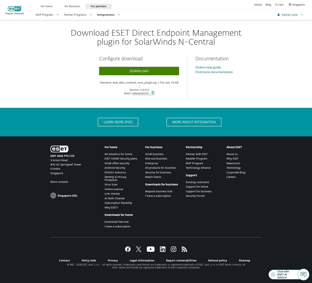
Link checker (112, 193)
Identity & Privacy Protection (116, 178)
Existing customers (197, 182)
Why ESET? (111, 207)
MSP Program (44, 14)
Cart (280, 4)
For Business (72, 6)
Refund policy (217, 260)
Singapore (298, 4)
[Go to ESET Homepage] (15, 10)
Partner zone (290, 14)
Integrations (105, 14)
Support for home (197, 186)
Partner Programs (75, 14)
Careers (231, 177)
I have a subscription (117, 226)
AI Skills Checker (115, 198)
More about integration (194, 122)
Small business (154, 154)
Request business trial (158, 191)
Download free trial (117, 221)
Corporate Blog (235, 172)
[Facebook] (127, 251)
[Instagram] (173, 251)
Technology (233, 167)
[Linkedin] (162, 251)
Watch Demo (153, 177)
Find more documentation (214, 72)
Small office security (117, 163)
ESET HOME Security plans (121, 158)
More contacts (59, 181)
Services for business (158, 172)
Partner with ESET (197, 154)
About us (232, 154)
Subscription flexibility (118, 203)
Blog (268, 4)
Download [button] (139, 71)
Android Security (115, 167)
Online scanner (114, 189)
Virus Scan (111, 184)
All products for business (160, 167)
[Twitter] (138, 251)
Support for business (199, 191)
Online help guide (208, 67)
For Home (46, 6)
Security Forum (195, 195)
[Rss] (184, 251)
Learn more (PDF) (118, 122)
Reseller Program (196, 158)
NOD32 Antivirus (115, 172)
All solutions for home (118, 154)
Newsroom (233, 163)
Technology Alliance (198, 167)
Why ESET (232, 158)
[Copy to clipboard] (152, 93)
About (258, 4)
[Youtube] (150, 251)
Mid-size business (156, 158)
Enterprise (151, 163)
